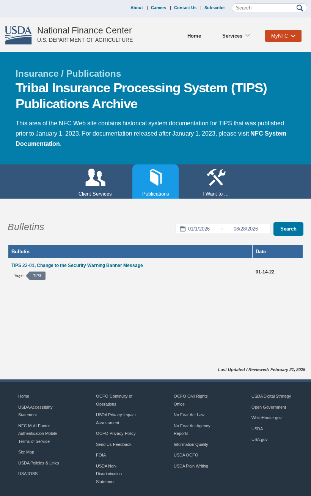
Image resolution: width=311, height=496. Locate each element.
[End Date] (246, 229)
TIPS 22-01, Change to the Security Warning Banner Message (77, 265)
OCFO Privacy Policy (116, 433)
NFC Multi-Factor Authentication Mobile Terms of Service (37, 433)
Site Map (26, 452)
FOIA (101, 455)
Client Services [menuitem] (95, 194)
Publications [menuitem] (150, 194)
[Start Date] (199, 229)
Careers (158, 7)
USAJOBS (28, 473)
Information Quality (191, 444)
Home (194, 36)
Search (288, 229)
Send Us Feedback (114, 444)
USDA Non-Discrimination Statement (109, 474)
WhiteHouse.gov (266, 417)
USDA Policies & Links (38, 463)
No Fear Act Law (189, 414)
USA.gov (259, 439)
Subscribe (214, 7)
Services (232, 36)
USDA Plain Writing (191, 466)
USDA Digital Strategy (271, 396)
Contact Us (185, 7)
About (136, 7)
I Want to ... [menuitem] (216, 194)
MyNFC (279, 36)
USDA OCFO (186, 455)
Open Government (268, 407)
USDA (257, 428)
